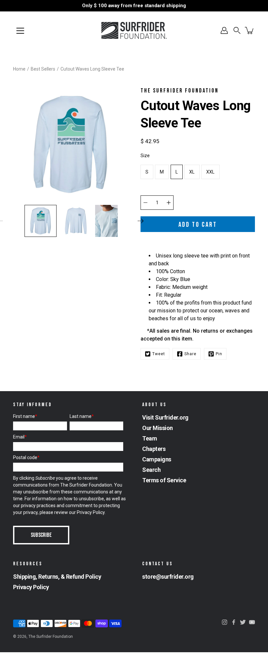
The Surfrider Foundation (50, 636)
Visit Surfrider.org (165, 417)
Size (145, 155)
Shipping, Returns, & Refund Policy (57, 576)
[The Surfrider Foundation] (134, 30)
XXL (210, 171)
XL (192, 171)
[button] (237, 30)
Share (190, 354)
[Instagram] (224, 622)
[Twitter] (243, 622)
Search (151, 469)
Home (19, 69)
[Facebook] (234, 622)
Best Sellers (43, 69)
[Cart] (249, 30)
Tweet (158, 354)
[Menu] (20, 31)
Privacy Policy (91, 512)
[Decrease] (145, 202)
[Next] (140, 221)
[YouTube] (252, 622)
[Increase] (169, 202)
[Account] (224, 30)
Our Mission (157, 427)
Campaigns (156, 459)
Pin (219, 354)
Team (149, 438)
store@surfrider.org (168, 576)
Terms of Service (164, 480)
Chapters (153, 448)
